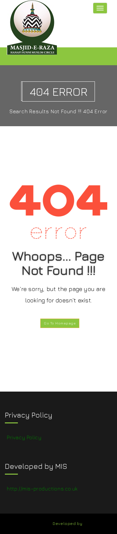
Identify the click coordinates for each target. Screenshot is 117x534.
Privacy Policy (24, 437)
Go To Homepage (60, 323)
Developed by (67, 523)
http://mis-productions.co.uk (42, 489)
